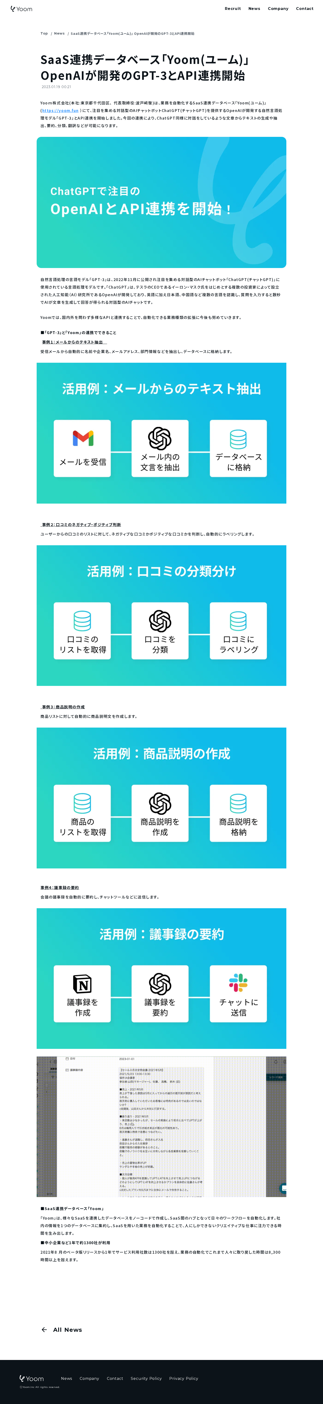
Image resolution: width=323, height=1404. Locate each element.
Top (44, 33)
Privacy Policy (183, 1378)
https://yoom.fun (60, 110)
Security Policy (146, 1378)
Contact (305, 8)
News (59, 33)
